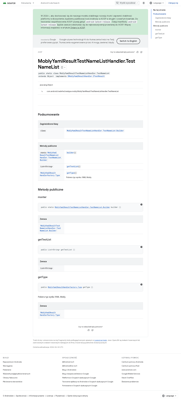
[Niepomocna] (141, 52)
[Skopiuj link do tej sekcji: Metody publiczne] (65, 189)
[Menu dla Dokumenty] (34, 3)
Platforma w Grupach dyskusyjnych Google (79, 378)
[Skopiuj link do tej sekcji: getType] (50, 277)
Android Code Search (50, 3)
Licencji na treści (100, 340)
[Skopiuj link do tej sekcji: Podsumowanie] (61, 114)
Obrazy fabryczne (10, 378)
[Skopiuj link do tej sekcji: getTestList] (53, 239)
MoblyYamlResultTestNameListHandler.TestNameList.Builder (95, 130)
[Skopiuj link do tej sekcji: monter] (49, 197)
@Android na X (68, 362)
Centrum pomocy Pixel (130, 366)
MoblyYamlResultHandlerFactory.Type (50, 174)
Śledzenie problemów (130, 382)
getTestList (72, 166)
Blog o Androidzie (69, 370)
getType (70, 173)
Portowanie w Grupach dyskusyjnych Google (79, 385)
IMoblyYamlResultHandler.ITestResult (86, 76)
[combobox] (127, 3)
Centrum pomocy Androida (132, 362)
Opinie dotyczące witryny (77, 396)
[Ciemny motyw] (141, 204)
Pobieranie (7, 370)
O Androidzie (8, 396)
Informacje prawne (36, 396)
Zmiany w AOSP (77, 28)
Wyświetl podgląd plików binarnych (16, 374)
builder (70, 152)
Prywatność (60, 396)
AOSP (40, 52)
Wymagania (7, 366)
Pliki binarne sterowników (12, 382)
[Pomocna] (137, 52)
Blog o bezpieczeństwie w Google (75, 374)
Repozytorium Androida (12, 362)
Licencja (50, 396)
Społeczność (21, 396)
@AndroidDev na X (69, 366)
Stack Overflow (128, 378)
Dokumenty (26, 3)
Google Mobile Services (131, 374)
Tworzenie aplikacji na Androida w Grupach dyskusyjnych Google (87, 382)
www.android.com (129, 370)
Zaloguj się (173, 3)
